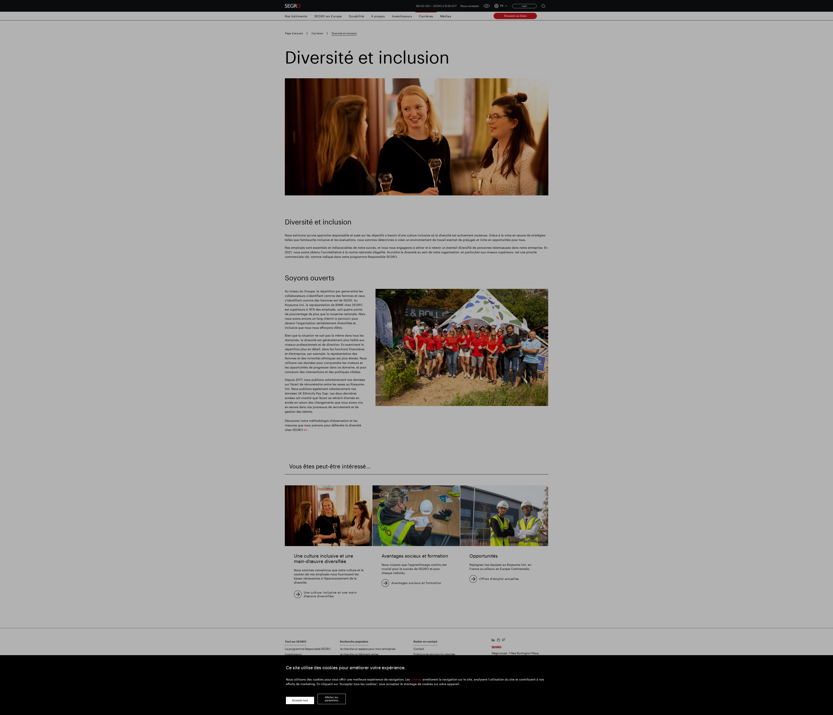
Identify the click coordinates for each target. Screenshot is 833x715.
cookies (416, 679)
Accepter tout (300, 700)
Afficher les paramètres (332, 699)
